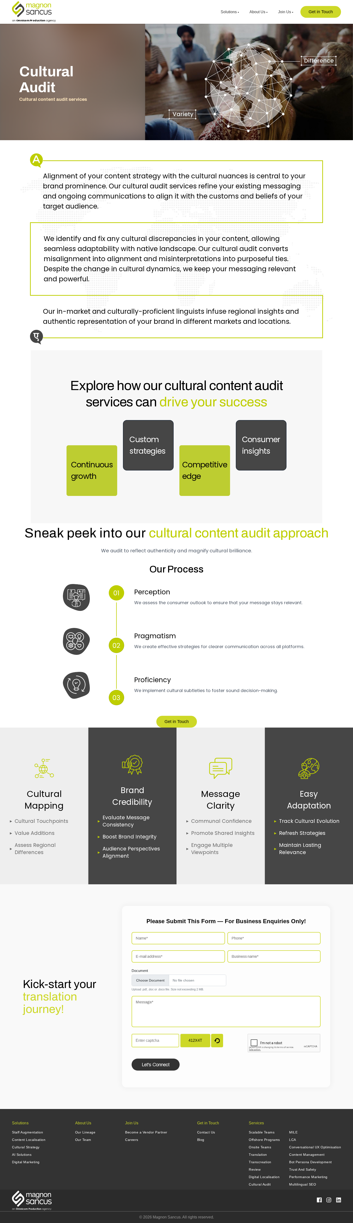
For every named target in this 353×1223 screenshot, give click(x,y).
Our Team (83, 1140)
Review (255, 1169)
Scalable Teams (261, 1132)
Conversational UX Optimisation (315, 1147)
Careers (131, 1140)
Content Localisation (28, 1140)
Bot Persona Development (310, 1162)
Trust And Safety (302, 1169)
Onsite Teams (260, 1147)
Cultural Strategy (26, 1147)
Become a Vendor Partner (146, 1132)
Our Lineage (85, 1132)
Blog (200, 1140)
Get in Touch (321, 11)
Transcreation (260, 1162)
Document (140, 971)
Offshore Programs (264, 1140)
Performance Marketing (308, 1177)
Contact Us (206, 1132)
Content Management (306, 1155)
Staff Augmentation (27, 1132)
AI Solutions (21, 1155)
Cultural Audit (260, 1184)
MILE (293, 1132)
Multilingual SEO (302, 1184)
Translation (258, 1155)
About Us (258, 12)
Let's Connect (156, 1064)
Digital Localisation (264, 1177)
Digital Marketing (26, 1162)
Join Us (285, 12)
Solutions (229, 12)
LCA (292, 1140)
